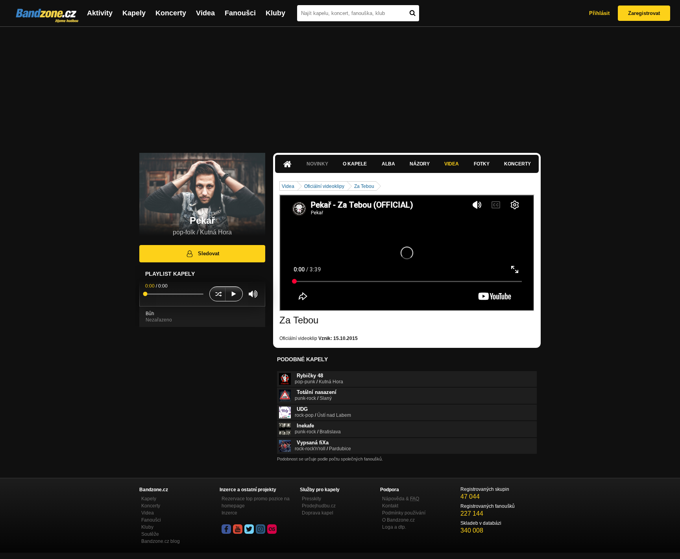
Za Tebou (364, 186)
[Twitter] (249, 529)
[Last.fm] (272, 529)
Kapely (134, 13)
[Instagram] (260, 529)
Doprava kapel (317, 513)
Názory (420, 164)
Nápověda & (400, 498)
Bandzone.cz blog (160, 541)
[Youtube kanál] (237, 529)
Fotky (482, 164)
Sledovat (208, 253)
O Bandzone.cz (398, 520)
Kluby (275, 13)
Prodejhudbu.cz (319, 506)
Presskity (311, 498)
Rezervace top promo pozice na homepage (256, 502)
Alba (388, 164)
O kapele (355, 164)
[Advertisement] (340, 86)
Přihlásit (599, 13)
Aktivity (100, 13)
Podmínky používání (403, 513)
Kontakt (390, 506)
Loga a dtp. (394, 527)
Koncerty (170, 13)
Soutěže (150, 534)
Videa (205, 13)
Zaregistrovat (644, 13)
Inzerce (229, 513)
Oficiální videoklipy (324, 186)
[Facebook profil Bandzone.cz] (226, 529)
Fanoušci (240, 13)
